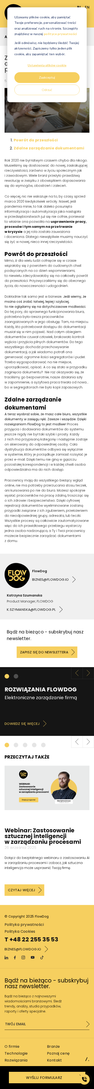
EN (87, 7)
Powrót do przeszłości (36, 140)
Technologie (16, 1053)
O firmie (12, 1046)
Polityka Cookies (20, 931)
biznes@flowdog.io (50, 579)
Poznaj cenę (58, 1053)
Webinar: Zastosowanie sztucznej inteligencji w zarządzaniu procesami (43, 836)
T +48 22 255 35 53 (31, 939)
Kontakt (54, 1060)
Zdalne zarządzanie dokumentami (49, 148)
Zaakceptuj (47, 77)
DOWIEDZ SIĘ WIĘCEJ (22, 723)
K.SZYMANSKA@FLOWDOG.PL (31, 609)
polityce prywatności (60, 34)
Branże (53, 1046)
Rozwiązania (16, 1060)
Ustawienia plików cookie (47, 65)
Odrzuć (47, 90)
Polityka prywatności (24, 924)
